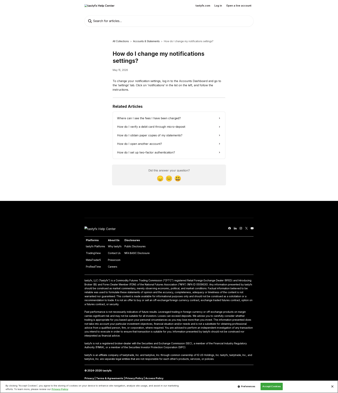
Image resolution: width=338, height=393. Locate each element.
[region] (169, 386)
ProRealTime (93, 266)
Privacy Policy (134, 378)
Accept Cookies (271, 386)
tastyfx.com (203, 5)
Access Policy (154, 378)
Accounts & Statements (146, 41)
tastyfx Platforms (95, 246)
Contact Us (114, 253)
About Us (114, 240)
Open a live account (238, 5)
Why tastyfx (115, 246)
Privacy (89, 378)
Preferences (248, 386)
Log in (218, 5)
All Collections (121, 41)
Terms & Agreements (109, 378)
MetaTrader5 (93, 259)
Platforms (92, 240)
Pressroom (114, 259)
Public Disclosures (135, 246)
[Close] (332, 386)
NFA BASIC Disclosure (137, 253)
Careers (112, 266)
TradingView (93, 253)
